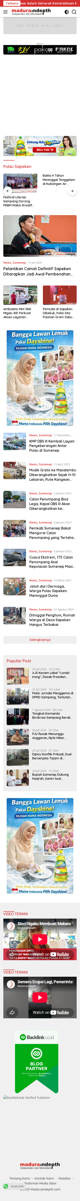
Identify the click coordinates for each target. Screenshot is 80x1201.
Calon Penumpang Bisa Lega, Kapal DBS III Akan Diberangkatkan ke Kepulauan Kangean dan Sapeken (50, 508)
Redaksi (64, 1178)
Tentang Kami (19, 1178)
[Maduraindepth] (30, 12)
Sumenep (19, 263)
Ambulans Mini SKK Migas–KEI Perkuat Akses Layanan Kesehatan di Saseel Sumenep (18, 313)
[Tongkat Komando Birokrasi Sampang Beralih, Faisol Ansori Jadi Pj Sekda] (18, 716)
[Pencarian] (74, 12)
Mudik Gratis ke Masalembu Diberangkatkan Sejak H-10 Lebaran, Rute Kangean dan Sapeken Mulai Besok (52, 477)
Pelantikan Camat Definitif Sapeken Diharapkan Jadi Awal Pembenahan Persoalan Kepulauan (37, 274)
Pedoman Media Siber (40, 1183)
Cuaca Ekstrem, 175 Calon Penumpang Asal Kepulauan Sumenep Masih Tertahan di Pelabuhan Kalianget (52, 566)
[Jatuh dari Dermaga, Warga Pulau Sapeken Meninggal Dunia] (14, 589)
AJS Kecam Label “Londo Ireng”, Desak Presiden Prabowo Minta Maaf (51, 675)
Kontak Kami (44, 1178)
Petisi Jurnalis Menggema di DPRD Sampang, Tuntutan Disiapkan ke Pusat (52, 695)
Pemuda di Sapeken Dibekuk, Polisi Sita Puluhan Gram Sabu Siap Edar (57, 313)
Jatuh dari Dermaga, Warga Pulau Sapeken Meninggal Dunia (48, 591)
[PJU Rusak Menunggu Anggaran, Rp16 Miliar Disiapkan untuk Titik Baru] (18, 737)
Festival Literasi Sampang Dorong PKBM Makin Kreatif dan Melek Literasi (17, 201)
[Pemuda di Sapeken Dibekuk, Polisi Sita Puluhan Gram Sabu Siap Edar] (60, 295)
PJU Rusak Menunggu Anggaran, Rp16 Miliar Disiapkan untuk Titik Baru (51, 736)
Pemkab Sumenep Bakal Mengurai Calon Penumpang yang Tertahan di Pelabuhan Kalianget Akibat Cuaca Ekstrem (52, 537)
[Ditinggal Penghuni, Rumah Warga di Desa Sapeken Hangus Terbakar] (14, 618)
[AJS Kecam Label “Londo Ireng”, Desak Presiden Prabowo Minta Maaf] (18, 676)
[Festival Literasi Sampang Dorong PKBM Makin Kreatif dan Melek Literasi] (20, 183)
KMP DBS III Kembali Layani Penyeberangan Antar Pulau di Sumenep (51, 446)
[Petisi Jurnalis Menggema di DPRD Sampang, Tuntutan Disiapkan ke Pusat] (18, 696)
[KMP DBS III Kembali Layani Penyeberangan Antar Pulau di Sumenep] (14, 444)
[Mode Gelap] (66, 12)
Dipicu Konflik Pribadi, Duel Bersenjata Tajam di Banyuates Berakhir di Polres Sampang (52, 756)
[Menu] (6, 12)
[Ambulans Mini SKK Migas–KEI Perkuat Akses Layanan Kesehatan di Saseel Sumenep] (20, 295)
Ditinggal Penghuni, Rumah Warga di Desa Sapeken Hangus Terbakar (52, 620)
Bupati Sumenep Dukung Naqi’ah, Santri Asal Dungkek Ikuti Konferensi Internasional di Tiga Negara (50, 777)
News (7, 263)
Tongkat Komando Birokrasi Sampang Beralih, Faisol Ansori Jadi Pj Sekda (52, 716)
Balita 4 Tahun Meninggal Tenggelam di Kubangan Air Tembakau (59, 180)
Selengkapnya (40, 640)
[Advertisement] (40, 93)
